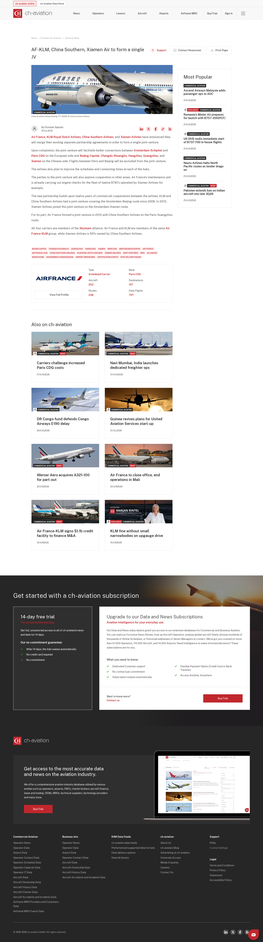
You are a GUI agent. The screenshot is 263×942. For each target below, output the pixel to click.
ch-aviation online (24, 3)
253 (91, 284)
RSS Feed (170, 129)
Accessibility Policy (221, 880)
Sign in (229, 13)
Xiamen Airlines (131, 137)
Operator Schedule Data (27, 862)
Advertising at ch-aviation (175, 852)
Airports (163, 13)
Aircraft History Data (25, 887)
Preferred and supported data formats (133, 847)
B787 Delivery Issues (131, 257)
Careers (165, 867)
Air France (38, 137)
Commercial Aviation (50, 38)
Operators (98, 13)
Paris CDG (38, 156)
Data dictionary (120, 857)
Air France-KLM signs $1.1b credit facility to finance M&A (65, 533)
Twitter (233, 932)
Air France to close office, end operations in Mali (135, 477)
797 (131, 295)
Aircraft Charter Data (25, 892)
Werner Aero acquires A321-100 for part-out (63, 477)
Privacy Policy (218, 870)
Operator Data (21, 847)
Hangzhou (135, 156)
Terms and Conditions (222, 865)
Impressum (216, 875)
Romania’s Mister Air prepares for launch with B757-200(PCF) (204, 116)
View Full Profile (59, 294)
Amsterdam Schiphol (148, 150)
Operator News (22, 842)
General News (72, 38)
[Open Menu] (243, 13)
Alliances (152, 253)
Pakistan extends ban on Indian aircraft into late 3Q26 (204, 192)
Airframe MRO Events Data (28, 911)
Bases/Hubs (38, 257)
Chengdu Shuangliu (114, 156)
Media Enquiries (169, 862)
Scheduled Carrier (99, 274)
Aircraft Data (20, 877)
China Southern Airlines (97, 137)
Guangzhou (150, 156)
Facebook (155, 129)
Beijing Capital (89, 156)
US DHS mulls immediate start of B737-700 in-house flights (204, 140)
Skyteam (85, 228)
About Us (165, 842)
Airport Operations (85, 257)
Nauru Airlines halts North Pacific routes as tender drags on (203, 166)
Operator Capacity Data (26, 867)
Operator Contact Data (26, 857)
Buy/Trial (212, 13)
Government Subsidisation (59, 257)
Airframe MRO (189, 13)
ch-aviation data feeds (124, 842)
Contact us (113, 700)
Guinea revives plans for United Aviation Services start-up (136, 421)
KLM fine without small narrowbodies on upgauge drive (136, 533)
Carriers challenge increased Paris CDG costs (61, 365)
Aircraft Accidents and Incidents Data (34, 897)
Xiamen (36, 161)
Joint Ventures (130, 253)
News (76, 13)
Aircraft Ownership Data (27, 882)
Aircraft (142, 13)
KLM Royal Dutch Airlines (64, 137)
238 (91, 295)
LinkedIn (141, 129)
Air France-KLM (39, 253)
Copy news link (162, 129)
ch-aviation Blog (169, 847)
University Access (170, 857)
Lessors (120, 13)
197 (131, 284)
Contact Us (166, 872)
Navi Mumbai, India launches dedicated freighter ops (134, 365)
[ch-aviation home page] (32, 13)
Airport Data (20, 852)
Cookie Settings (219, 848)
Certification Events (107, 257)
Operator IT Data (22, 872)
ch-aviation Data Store (52, 3)
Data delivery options (123, 852)
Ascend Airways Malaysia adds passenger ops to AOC (204, 92)
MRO (142, 253)
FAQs (213, 842)
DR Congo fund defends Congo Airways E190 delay (63, 421)
